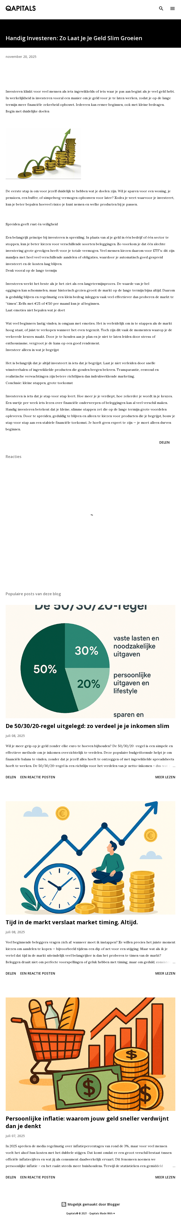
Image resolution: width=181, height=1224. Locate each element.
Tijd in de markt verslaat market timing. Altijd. (72, 922)
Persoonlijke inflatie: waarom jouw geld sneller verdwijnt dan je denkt (87, 1122)
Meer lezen (165, 777)
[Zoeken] (161, 8)
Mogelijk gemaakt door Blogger (93, 1204)
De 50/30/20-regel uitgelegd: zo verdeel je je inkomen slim (87, 726)
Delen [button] (164, 442)
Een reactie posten (37, 777)
